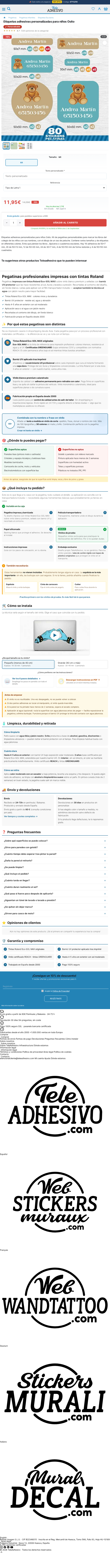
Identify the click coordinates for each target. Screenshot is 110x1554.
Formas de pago (23, 1039)
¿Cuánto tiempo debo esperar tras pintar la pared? (30, 853)
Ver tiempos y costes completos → (21, 816)
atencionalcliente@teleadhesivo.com (17, 1058)
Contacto (5, 1056)
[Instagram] (1, 1548)
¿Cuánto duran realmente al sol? (21, 886)
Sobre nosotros (8, 1043)
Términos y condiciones (11, 1052)
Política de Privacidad (61, 991)
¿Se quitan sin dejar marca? (18, 906)
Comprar (5, 1037)
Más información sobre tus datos (12, 1005)
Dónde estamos (41, 1045)
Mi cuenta (39, 1058)
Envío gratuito (13, 216)
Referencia (55, 183)
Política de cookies (62, 1052)
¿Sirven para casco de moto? (19, 913)
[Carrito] (106, 9)
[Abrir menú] (5, 9)
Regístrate (56, 998)
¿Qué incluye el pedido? (16, 873)
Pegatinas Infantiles (27, 18)
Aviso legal (48, 1052)
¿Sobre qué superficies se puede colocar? (26, 840)
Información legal (9, 1050)
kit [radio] (21, 162)
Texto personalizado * (55, 171)
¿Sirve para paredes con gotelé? (21, 847)
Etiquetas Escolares (46, 18)
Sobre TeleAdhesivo (9, 1045)
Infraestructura (26, 1045)
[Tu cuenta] (99, 9)
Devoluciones (38, 1039)
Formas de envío (7, 1039)
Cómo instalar (71, 1039)
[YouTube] (11, 1548)
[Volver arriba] (1, 1553)
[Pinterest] (8, 1548)
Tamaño (55, 157)
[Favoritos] (93, 9)
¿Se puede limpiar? (14, 867)
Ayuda (47, 1058)
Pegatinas (12, 18)
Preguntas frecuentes (55, 1039)
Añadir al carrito (65, 222)
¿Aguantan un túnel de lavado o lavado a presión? (30, 900)
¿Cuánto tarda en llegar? (17, 880)
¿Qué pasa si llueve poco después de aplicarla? (28, 893)
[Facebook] (5, 1548)
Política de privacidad (32, 1052)
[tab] (6, 145)
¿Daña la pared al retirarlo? (18, 860)
